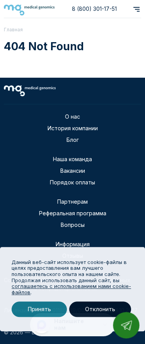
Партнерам (72, 201)
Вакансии (72, 170)
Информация (73, 244)
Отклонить (100, 309)
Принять (39, 309)
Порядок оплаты (72, 182)
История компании (73, 128)
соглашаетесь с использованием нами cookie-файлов (71, 289)
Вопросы (73, 224)
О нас (72, 116)
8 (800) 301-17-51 (94, 8)
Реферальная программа (72, 213)
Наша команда (72, 159)
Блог (73, 139)
